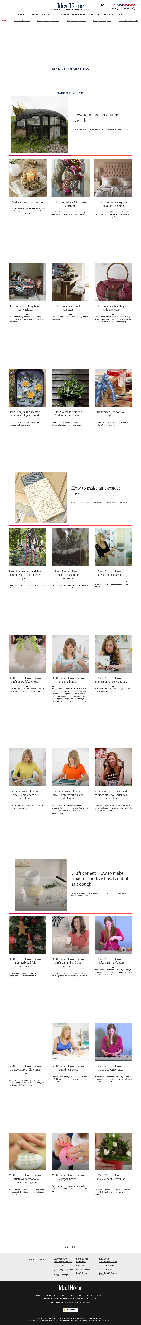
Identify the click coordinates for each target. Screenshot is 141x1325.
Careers (94, 1299)
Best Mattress (81, 1262)
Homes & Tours (48, 14)
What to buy (94, 14)
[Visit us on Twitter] (121, 5)
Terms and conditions (53, 1299)
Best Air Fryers (81, 1273)
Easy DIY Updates (60, 1265)
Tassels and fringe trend (22, 21)
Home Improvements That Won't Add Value (63, 1270)
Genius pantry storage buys (102, 21)
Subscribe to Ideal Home (108, 1262)
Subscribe (126, 9)
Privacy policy (69, 1299)
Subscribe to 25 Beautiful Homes (108, 1274)
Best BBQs (80, 1265)
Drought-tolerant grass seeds (76, 21)
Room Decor (22, 14)
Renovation (64, 14)
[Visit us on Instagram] (124, 5)
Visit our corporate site (96, 1318)
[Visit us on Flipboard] (130, 5)
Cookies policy (83, 1299)
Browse (120, 14)
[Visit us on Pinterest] (127, 5)
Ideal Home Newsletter (107, 1265)
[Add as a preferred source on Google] (70, 1310)
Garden (35, 14)
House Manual (78, 14)
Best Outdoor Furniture (84, 1269)
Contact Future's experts (55, 1295)
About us (39, 1295)
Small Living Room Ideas (63, 1262)
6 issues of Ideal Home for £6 (128, 21)
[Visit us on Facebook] (118, 5)
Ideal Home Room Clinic (108, 1269)
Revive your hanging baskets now (48, 21)
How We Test (100, 1295)
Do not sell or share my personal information (70, 1302)
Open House (108, 14)
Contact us (72, 1295)
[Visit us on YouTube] (133, 5)
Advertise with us (86, 1295)
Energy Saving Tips (61, 1275)
